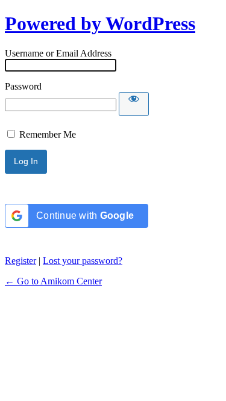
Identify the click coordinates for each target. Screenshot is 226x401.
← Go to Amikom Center (53, 281)
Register (20, 261)
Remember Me (47, 134)
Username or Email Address (58, 53)
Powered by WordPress (100, 23)
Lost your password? (82, 261)
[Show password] (134, 104)
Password (23, 86)
